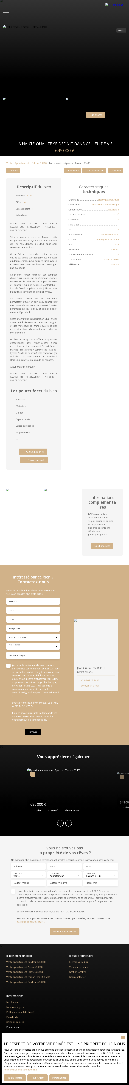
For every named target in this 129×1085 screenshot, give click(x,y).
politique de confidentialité (32, 719)
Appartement (22, 163)
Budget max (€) (22, 882)
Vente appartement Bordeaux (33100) (26, 981)
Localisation (90, 873)
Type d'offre (17, 873)
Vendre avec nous (78, 966)
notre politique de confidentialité (20, 1069)
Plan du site (12, 1017)
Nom (11, 610)
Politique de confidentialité (20, 1011)
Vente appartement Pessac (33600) (24, 966)
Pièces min (91, 882)
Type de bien (54, 873)
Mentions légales (15, 1007)
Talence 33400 (39, 163)
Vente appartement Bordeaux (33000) (26, 961)
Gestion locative (77, 971)
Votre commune (17, 637)
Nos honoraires (14, 1002)
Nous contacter (77, 976)
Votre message (17, 655)
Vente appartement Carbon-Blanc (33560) (28, 976)
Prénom (13, 601)
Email (11, 619)
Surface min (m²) (58, 882)
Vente (9, 163)
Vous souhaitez (14, 645)
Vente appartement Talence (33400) (25, 971)
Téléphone (14, 628)
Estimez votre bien (79, 961)
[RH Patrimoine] (115, 12)
